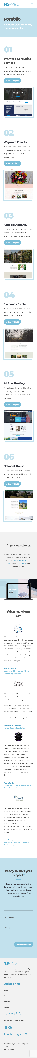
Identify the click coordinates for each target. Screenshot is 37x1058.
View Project (12, 80)
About (6, 990)
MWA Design (21, 563)
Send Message (24, 944)
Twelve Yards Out (20, 560)
